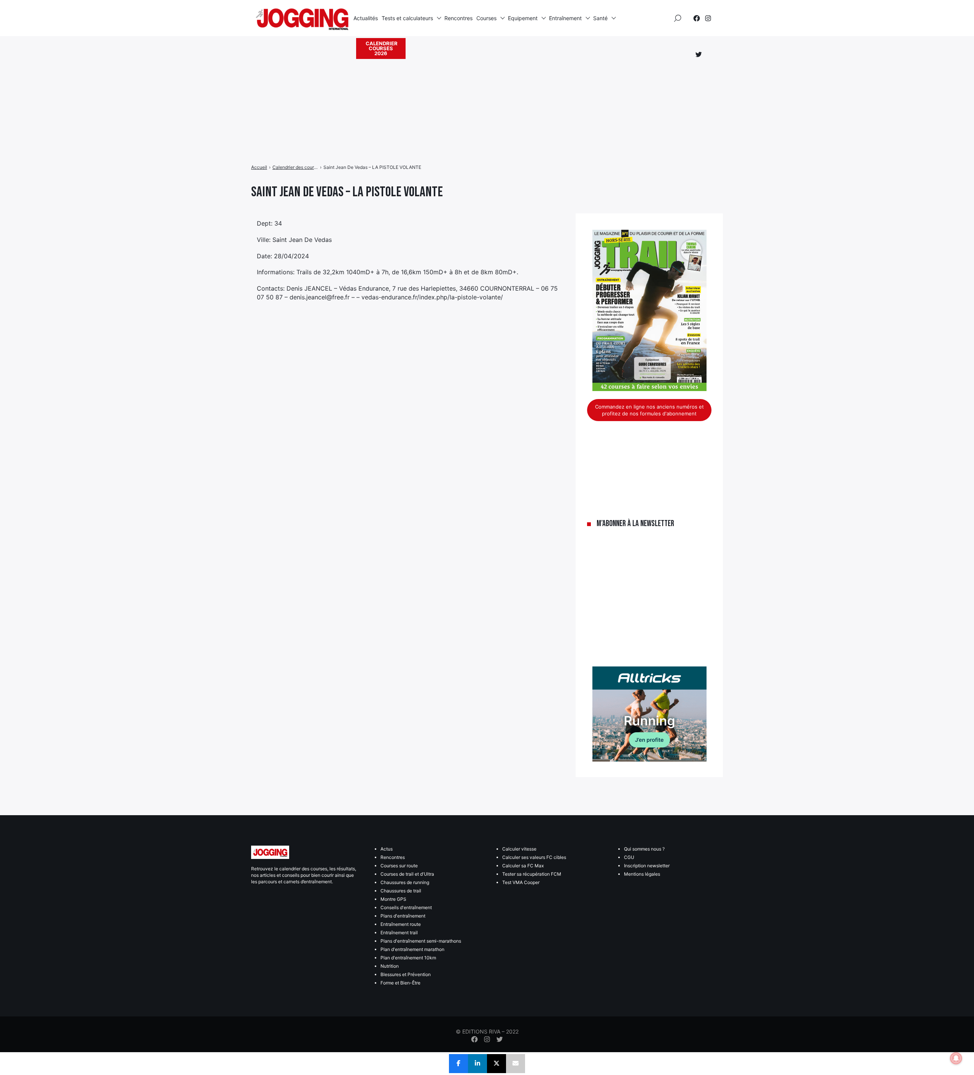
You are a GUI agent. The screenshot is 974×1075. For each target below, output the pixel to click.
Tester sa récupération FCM (531, 874)
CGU (629, 857)
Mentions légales (642, 874)
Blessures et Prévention (405, 974)
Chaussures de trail (400, 891)
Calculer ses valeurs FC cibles (534, 857)
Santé (600, 18)
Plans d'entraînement (402, 916)
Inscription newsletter (647, 865)
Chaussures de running (404, 882)
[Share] (458, 1063)
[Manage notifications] (956, 1058)
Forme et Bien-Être (400, 983)
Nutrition (389, 966)
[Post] (496, 1063)
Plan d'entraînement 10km (408, 958)
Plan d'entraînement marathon (412, 949)
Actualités (365, 18)
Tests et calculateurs (407, 18)
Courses (486, 18)
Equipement (523, 18)
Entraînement (565, 18)
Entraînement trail (399, 932)
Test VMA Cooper (521, 882)
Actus (386, 849)
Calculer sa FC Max (523, 865)
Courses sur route (399, 865)
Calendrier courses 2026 (382, 48)
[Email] (515, 1063)
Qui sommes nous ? (644, 849)
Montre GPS (393, 899)
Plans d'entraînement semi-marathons (420, 941)
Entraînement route (400, 924)
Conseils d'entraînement (406, 907)
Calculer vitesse (519, 849)
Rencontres (458, 18)
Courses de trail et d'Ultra (407, 874)
